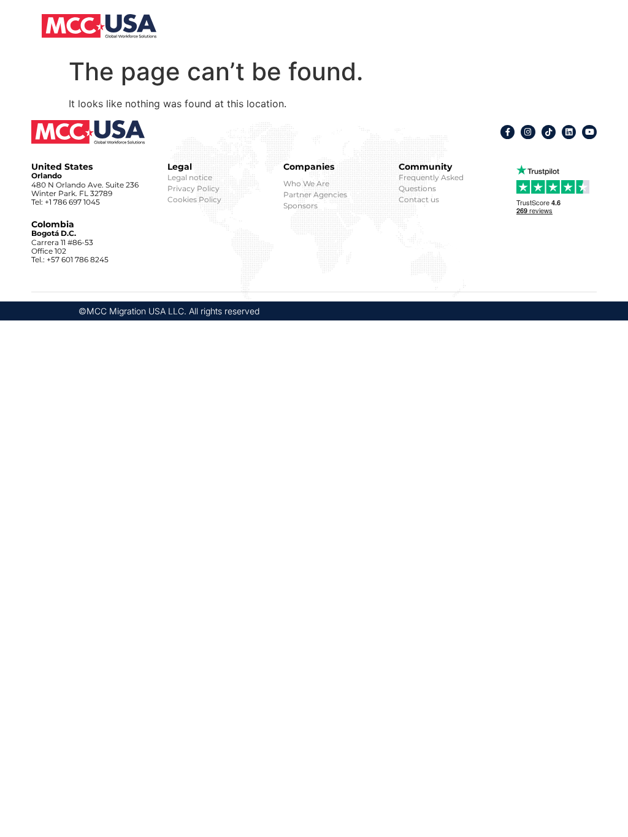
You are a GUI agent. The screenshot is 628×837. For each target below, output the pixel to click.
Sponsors (300, 205)
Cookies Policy (194, 199)
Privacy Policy (193, 188)
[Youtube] (589, 132)
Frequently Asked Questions (431, 183)
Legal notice (189, 177)
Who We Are (306, 183)
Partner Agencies (315, 194)
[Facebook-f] (507, 132)
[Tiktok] (549, 132)
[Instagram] (528, 132)
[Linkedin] (569, 132)
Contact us (419, 199)
